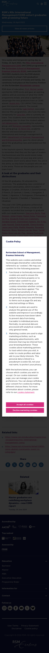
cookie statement (25, 392)
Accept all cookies (25, 404)
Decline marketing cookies (25, 410)
